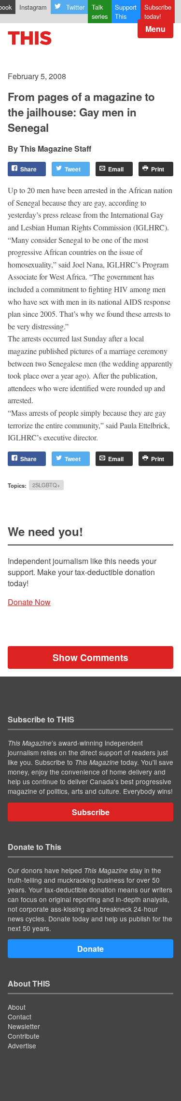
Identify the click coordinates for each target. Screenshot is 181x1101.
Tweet (73, 169)
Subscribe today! (157, 11)
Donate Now (29, 601)
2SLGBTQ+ (46, 485)
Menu (155, 28)
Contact (19, 1016)
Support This (126, 11)
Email (116, 169)
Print (157, 169)
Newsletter (24, 1026)
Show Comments (90, 657)
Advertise (22, 1045)
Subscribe (91, 812)
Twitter (75, 7)
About (17, 1007)
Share (28, 169)
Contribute (24, 1036)
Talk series (100, 11)
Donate (90, 948)
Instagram (33, 7)
